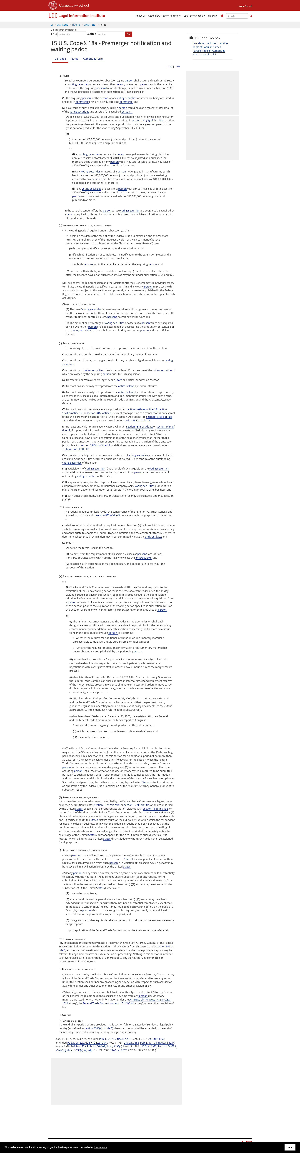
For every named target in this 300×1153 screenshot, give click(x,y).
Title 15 (76, 24)
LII (52, 24)
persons (144, 84)
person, (120, 84)
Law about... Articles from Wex (210, 43)
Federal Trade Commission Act (101, 1003)
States (145, 782)
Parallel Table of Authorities (209, 50)
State (119, 380)
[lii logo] (84, 15)
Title (54, 34)
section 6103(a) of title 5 (98, 1028)
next (177, 66)
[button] (251, 16)
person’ (138, 472)
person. (162, 609)
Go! (128, 34)
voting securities (79, 84)
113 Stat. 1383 (148, 1046)
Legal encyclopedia (193, 15)
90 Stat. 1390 (156, 1039)
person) (101, 88)
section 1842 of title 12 (100, 413)
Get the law (154, 15)
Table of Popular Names (207, 47)
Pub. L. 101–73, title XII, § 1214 (157, 1042)
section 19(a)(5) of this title (147, 120)
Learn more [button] (100, 1147)
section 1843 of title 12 (139, 426)
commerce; (126, 101)
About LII (140, 15)
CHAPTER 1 (90, 24)
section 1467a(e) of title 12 (141, 409)
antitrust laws (126, 386)
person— (126, 111)
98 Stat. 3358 (131, 1042)
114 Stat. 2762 (118, 1050)
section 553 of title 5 (108, 515)
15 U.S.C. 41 (127, 1003)
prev (169, 66)
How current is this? (204, 54)
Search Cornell (245, 6)
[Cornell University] (52, 5)
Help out (211, 15)
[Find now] (251, 15)
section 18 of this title (106, 805)
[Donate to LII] (222, 16)
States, (79, 808)
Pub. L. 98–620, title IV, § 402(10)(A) (87, 1042)
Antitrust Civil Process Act (144, 999)
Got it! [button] (290, 1147)
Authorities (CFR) (93, 58)
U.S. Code (62, 24)
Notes (74, 58)
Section (91, 34)
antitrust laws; (153, 536)
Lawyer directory (171, 15)
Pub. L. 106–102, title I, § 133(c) (104, 1046)
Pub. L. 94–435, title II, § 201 (115, 1039)
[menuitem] (140, 15)
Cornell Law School (73, 5)
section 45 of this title (136, 805)
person (129, 80)
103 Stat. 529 (78, 1046)
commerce (82, 101)
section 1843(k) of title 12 (95, 445)
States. (127, 866)
